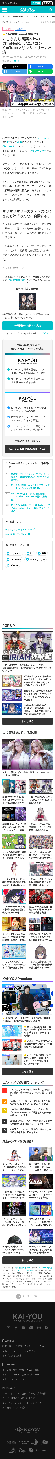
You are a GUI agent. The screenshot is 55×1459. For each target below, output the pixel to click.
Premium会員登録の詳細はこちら (27, 449)
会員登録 (36, 3)
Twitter (9, 1328)
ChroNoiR (8, 146)
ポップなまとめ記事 (12, 1355)
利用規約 (30, 1398)
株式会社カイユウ (22, 1267)
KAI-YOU (5, 22)
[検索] (50, 10)
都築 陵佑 (7, 60)
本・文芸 (6, 1369)
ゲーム (38, 1374)
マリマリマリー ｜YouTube (18, 529)
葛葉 (19, 141)
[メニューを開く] (4, 9)
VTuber (14, 565)
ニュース (36, 22)
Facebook (16, 1328)
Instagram (39, 1328)
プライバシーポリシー (13, 1402)
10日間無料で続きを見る (27, 325)
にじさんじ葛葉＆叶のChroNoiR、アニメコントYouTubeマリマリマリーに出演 (27, 45)
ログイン (47, 3)
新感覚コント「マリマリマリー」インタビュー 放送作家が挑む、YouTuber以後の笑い (30, 476)
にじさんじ (26, 22)
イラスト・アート (11, 1374)
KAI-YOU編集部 (46, 1267)
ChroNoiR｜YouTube (15, 534)
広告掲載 (41, 1393)
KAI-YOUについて (11, 1393)
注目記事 (17, 1346)
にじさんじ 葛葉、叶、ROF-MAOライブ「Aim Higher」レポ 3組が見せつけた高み (30, 508)
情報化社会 (18, 1369)
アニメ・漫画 (33, 1369)
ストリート (7, 1379)
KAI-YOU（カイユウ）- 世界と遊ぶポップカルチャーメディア (27, 10)
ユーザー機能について (13, 1398)
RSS (46, 1328)
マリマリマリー (38, 150)
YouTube (41, 113)
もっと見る (27, 721)
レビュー (17, 1351)
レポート (6, 1351)
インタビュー (30, 1351)
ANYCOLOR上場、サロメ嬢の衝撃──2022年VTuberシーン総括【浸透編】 (29, 496)
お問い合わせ (28, 1393)
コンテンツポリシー (25, 1270)
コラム (41, 1346)
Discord (31, 1328)
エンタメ (15, 22)
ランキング (29, 1346)
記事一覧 (6, 1346)
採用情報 (20, 1407)
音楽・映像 (27, 1374)
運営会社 (6, 1407)
